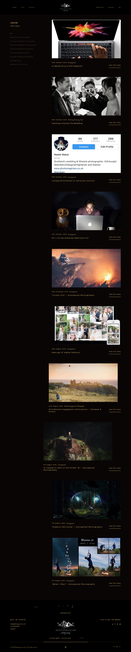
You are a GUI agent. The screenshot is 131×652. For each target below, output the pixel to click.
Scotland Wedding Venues (19, 52)
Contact (111, 7)
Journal (32, 7)
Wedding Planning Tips (18, 64)
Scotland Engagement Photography (23, 44)
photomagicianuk (66, 613)
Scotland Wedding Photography (22, 48)
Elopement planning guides (20, 37)
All (11, 33)
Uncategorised (15, 60)
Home (15, 7)
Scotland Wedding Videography (21, 56)
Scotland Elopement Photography (22, 41)
